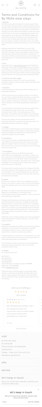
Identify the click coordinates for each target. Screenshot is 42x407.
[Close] (38, 389)
